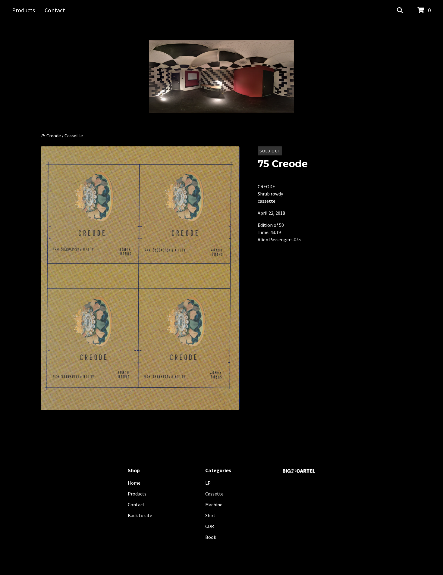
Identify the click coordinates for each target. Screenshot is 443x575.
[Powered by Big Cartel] (299, 471)
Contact (55, 10)
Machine (213, 505)
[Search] (399, 10)
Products (23, 10)
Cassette (73, 136)
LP (208, 483)
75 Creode (51, 136)
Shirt (210, 515)
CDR (209, 526)
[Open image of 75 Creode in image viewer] (140, 278)
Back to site (140, 515)
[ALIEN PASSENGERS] (221, 76)
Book (210, 537)
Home (134, 483)
